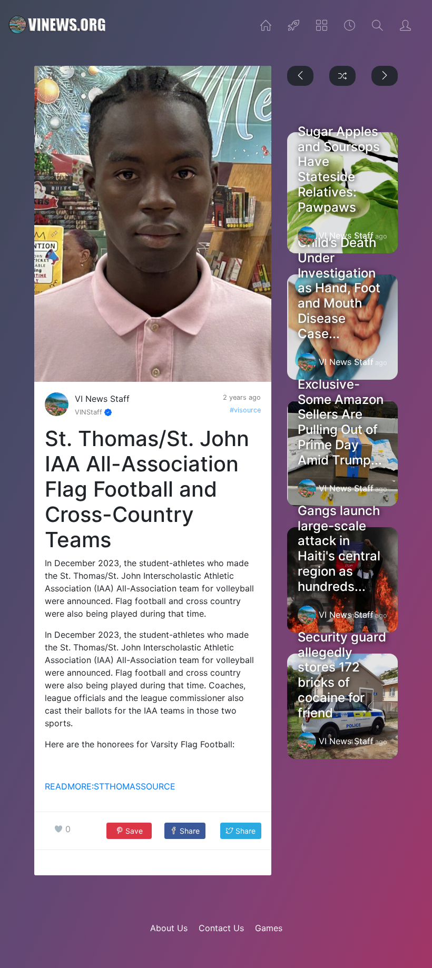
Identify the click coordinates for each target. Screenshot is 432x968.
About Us (169, 928)
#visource (245, 410)
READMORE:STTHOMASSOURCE (110, 786)
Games (268, 928)
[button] (184, 831)
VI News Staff (102, 398)
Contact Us (221, 928)
